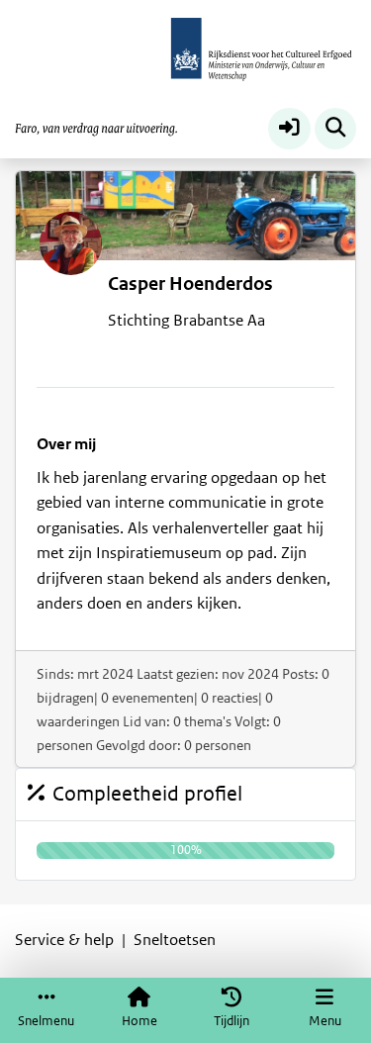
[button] (289, 129)
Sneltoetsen (175, 940)
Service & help (64, 940)
